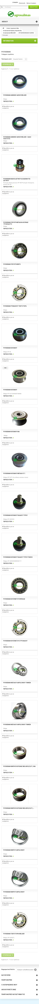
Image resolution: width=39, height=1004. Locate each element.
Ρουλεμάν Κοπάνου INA (11, 431)
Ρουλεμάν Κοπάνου (10, 348)
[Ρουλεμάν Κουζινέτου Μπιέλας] (19, 585)
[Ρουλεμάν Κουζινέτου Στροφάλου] (19, 627)
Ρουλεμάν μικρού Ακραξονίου (13, 850)
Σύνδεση (15, 2)
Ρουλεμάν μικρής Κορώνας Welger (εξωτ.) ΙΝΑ (19, 766)
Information (8, 41)
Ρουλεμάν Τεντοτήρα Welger (13, 934)
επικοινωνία (22, 3)
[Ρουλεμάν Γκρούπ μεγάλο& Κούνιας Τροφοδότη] (19, 209)
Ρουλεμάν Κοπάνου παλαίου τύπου (15, 515)
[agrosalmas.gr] (19, 14)
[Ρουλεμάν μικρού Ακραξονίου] (19, 837)
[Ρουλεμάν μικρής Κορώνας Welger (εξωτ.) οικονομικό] (19, 795)
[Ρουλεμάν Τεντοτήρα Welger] (19, 920)
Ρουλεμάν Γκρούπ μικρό (12, 264)
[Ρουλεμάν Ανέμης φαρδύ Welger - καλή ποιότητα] (19, 123)
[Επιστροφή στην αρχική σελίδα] (3, 28)
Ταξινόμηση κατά (6, 59)
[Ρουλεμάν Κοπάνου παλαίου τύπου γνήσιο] (19, 544)
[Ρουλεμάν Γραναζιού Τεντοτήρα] (19, 293)
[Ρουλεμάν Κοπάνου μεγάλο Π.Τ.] (19, 460)
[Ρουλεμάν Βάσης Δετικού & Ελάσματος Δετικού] (19, 165)
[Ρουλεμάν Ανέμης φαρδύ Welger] (19, 82)
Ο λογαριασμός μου (9, 985)
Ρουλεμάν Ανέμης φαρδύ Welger (14, 95)
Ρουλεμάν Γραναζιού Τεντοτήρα (15, 306)
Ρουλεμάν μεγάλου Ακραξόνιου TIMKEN (17, 682)
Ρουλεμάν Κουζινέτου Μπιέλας (14, 599)
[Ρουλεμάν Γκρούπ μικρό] (19, 251)
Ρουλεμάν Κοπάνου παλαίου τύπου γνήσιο (18, 557)
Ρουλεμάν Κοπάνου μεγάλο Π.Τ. (14, 473)
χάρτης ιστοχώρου (31, 3)
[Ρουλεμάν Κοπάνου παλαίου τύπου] (19, 502)
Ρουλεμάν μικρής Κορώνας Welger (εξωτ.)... (18, 808)
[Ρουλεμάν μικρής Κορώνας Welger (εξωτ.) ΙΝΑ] (19, 753)
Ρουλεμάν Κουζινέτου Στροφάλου (15, 641)
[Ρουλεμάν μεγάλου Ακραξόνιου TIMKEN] (19, 669)
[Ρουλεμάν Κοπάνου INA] (19, 418)
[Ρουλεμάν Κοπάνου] (19, 334)
